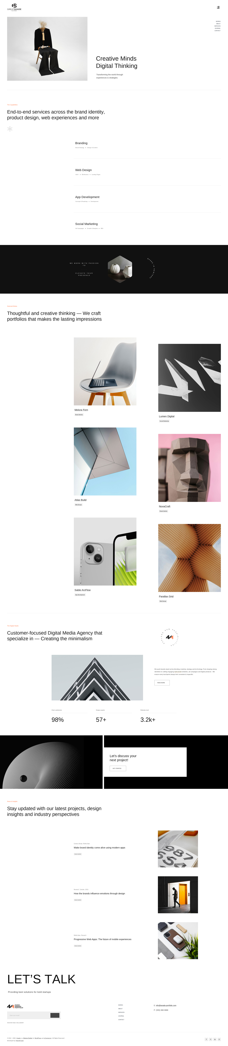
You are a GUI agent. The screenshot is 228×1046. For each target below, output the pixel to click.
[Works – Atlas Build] (105, 428)
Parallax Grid (166, 596)
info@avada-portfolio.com (166, 1005)
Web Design (78, 504)
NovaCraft (164, 506)
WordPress (38, 1038)
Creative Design (78, 843)
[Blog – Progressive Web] (178, 923)
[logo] (14, 4)
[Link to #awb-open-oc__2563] (90, 410)
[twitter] (210, 1039)
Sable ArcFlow (83, 590)
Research (76, 889)
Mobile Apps (86, 843)
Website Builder (27, 1038)
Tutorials (82, 889)
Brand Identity (79, 414)
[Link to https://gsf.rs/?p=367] (212, 940)
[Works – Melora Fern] (105, 338)
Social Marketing (164, 421)
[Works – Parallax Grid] (189, 524)
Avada (18, 1038)
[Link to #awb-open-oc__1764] (218, 7)
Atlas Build (80, 500)
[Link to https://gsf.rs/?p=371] (212, 849)
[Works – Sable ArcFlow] (105, 518)
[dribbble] (219, 1039)
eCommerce (47, 1038)
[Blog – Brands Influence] (178, 877)
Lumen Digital (166, 416)
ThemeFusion (20, 1040)
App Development (80, 594)
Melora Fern (81, 410)
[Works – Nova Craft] (189, 434)
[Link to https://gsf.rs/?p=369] (212, 895)
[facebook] (206, 1039)
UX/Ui (86, 889)
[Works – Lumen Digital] (189, 344)
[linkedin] (215, 1039)
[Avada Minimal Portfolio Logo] (15, 1004)
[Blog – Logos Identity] (178, 831)
